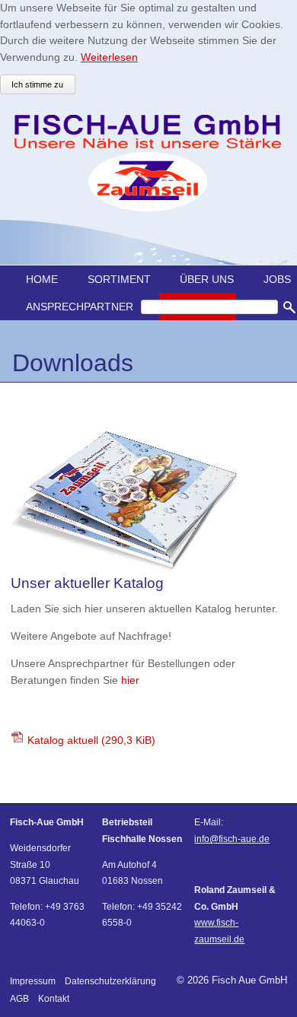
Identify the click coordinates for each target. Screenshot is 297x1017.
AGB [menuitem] (19, 998)
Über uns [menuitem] (207, 279)
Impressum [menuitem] (33, 981)
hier (130, 680)
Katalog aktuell (91, 740)
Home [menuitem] (42, 279)
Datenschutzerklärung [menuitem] (110, 981)
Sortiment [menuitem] (119, 279)
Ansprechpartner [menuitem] (79, 306)
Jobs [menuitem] (277, 279)
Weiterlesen (109, 57)
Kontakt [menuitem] (53, 998)
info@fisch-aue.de (232, 839)
